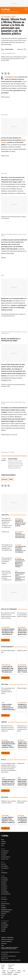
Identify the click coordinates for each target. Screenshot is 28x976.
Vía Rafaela (4, 888)
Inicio (2, 839)
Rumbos (3, 931)
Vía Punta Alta (4, 859)
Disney (13, 17)
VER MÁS (4, 640)
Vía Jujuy (3, 864)
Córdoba (3, 841)
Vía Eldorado (4, 879)
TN (7, 970)
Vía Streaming (5, 17)
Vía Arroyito (4, 852)
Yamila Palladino (9, 49)
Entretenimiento (5, 911)
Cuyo (2, 870)
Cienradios (10, 972)
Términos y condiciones (7, 937)
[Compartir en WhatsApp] (5, 73)
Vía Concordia (4, 892)
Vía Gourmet (4, 927)
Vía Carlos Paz (5, 850)
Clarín (3, 970)
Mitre (19, 970)
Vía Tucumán (4, 866)
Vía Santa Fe (4, 886)
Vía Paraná (4, 890)
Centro (3, 848)
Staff (2, 945)
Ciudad (4, 972)
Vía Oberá (3, 884)
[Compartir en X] (8, 73)
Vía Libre (3, 929)
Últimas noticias (5, 903)
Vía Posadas (4, 877)
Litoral (3, 875)
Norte (2, 862)
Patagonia (3, 897)
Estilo (2, 915)
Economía (3, 907)
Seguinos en (20, 49)
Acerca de (4, 943)
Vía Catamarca (5, 868)
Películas (4, 479)
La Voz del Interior (7, 974)
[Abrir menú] (26, 9)
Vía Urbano (4, 923)
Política (3, 905)
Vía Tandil (3, 854)
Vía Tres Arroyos (5, 857)
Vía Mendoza (4, 872)
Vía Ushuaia (4, 899)
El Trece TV (13, 970)
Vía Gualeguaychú (6, 894)
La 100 (23, 970)
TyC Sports (18, 972)
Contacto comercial (6, 941)
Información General (6, 909)
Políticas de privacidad (7, 939)
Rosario (3, 843)
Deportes (3, 913)
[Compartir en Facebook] (2, 73)
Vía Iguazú (3, 882)
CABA (2, 845)
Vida (2, 917)
